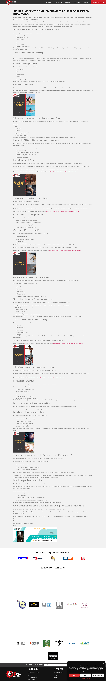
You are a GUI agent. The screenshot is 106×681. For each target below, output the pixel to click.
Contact (86, 2)
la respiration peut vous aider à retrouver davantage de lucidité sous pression (46, 377)
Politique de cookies (86, 678)
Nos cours (48, 2)
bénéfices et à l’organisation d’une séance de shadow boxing (67, 343)
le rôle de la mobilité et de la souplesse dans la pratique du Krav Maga (63, 211)
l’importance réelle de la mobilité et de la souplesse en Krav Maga (65, 250)
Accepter (74, 675)
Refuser (86, 675)
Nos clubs (67, 2)
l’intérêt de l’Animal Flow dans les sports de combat (63, 171)
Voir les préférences (97, 675)
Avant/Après (58, 2)
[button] (103, 663)
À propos (77, 2)
